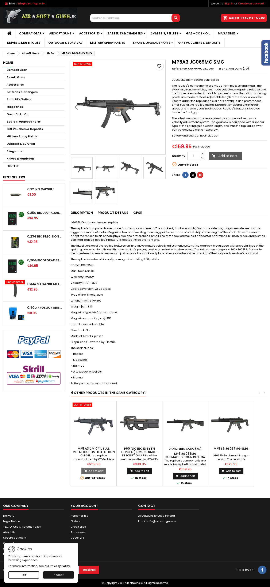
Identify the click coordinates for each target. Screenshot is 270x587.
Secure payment (14, 538)
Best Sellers (14, 177)
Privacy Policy (60, 566)
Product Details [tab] (113, 212)
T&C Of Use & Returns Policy (22, 527)
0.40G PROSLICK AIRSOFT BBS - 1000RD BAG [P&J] (44, 307)
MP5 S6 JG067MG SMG (231, 448)
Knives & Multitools (23, 43)
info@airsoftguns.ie (31, 3)
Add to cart (224, 155)
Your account (84, 505)
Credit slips (78, 527)
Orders (75, 521)
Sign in (228, 3)
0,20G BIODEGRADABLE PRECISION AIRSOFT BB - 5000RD (44, 260)
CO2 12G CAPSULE (40, 189)
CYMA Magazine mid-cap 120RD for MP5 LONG (44, 284)
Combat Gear (30, 33)
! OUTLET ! (13, 166)
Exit (24, 575)
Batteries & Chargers (125, 33)
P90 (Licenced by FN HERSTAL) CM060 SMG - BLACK (139, 451)
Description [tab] (82, 212)
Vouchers (77, 538)
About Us (9, 532)
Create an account (251, 3)
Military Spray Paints (107, 43)
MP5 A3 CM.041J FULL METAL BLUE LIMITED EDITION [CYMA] (94, 451)
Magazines (227, 33)
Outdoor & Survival (65, 43)
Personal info (80, 516)
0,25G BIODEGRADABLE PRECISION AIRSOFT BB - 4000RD (44, 212)
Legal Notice (11, 521)
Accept (58, 575)
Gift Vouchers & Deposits (199, 43)
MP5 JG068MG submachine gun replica (185, 455)
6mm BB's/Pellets (164, 33)
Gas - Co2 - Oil (198, 33)
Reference (179, 69)
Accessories (89, 33)
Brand (223, 69)
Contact (146, 505)
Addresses (78, 532)
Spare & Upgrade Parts (151, 43)
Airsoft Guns (60, 33)
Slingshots (14, 151)
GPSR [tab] (137, 212)
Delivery (8, 516)
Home (8, 62)
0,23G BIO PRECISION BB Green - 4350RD (44, 236)
